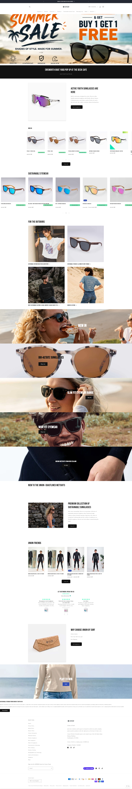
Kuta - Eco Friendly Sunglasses (61, 203)
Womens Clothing (71, 305)
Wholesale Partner (32, 735)
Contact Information (32, 733)
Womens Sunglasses (32, 738)
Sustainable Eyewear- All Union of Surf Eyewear (78, 264)
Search (29, 723)
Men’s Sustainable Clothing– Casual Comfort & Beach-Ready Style (43, 305)
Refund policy (46, 785)
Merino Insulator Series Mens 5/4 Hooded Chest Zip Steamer (75, 574)
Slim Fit (89, 397)
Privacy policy (52, 785)
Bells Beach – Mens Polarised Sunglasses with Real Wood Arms (38, 203)
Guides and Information (33, 754)
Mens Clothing (31, 747)
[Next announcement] (88, 1)
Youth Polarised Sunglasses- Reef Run (116, 151)
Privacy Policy (31, 725)
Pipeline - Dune (50, 151)
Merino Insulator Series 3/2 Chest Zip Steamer (36, 573)
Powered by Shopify (39, 785)
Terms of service (59, 785)
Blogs (29, 759)
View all (66, 164)
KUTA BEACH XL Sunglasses (87, 203)
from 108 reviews (65, 595)
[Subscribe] (51, 768)
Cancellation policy (81, 785)
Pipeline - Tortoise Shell (31, 151)
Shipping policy (65, 785)
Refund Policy (31, 728)
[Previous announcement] (43, 1)
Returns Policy (31, 730)
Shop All (72, 526)
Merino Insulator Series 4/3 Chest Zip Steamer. (56, 573)
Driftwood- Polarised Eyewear (94, 151)
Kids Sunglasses (77, 107)
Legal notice (88, 785)
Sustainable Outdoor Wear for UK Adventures (38, 264)
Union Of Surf (33, 785)
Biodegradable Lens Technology (34, 752)
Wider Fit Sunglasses (32, 742)
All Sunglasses (76, 644)
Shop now (43, 364)
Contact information (73, 785)
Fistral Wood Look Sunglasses (6, 203)
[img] (66, 594)
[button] (29, 6)
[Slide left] (62, 160)
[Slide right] (69, 160)
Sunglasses (30, 757)
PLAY (66, 684)
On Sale (66, 465)
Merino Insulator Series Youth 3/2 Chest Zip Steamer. (94, 574)
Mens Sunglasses (31, 740)
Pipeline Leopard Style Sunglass (73, 151)
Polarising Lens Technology (34, 745)
